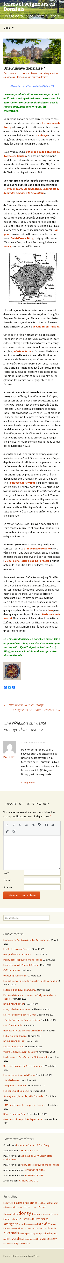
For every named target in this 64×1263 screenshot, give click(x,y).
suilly (36, 1239)
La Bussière (25, 1219)
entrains (49, 1214)
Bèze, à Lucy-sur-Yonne (15, 1114)
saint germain (27, 1239)
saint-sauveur (33, 76)
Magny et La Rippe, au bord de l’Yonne (22, 959)
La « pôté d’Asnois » (13, 1025)
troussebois (8, 1243)
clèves (6, 1207)
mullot (53, 1228)
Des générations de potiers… (18, 954)
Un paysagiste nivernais (15, 975)
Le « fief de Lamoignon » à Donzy (19, 1014)
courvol (34, 1207)
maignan (40, 1228)
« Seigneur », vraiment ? (15, 1085)
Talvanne (43, 1238)
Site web (8, 887)
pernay (30, 1233)
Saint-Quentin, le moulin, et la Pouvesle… (24, 1096)
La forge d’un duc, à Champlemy (19, 989)
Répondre (29, 782)
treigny (44, 76)
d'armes (42, 1207)
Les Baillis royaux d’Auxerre (17, 949)
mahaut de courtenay (25, 1228)
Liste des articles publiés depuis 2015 (22, 1119)
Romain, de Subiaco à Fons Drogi (32, 1145)
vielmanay (26, 1243)
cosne (27, 1207)
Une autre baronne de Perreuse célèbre (23, 1066)
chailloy (41, 1203)
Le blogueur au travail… (15, 1035)
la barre (14, 1219)
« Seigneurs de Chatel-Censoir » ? (37, 710)
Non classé (31, 73)
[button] (7, 825)
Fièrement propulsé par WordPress (21, 1256)
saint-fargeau (18, 76)
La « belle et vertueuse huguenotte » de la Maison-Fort (31, 980)
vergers (18, 1243)
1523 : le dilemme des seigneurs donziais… (25, 1105)
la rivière (44, 1224)
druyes (35, 1214)
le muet (6, 1228)
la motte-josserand (28, 1224)
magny (13, 1228)
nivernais (11, 1232)
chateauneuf (51, 1202)
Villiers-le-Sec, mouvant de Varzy (20, 1051)
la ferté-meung (40, 1219)
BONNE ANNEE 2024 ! (13, 1041)
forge (56, 1214)
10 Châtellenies (11, 1080)
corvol (20, 1207)
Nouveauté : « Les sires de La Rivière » (22, 1030)
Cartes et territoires (13, 1046)
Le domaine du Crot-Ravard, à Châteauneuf (25, 1057)
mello (47, 1228)
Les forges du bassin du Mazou (19, 1074)
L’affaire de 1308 (11, 970)
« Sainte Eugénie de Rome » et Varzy (21, 1019)
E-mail (7, 880)
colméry (13, 1207)
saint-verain (12, 1238)
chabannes (30, 1203)
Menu (6, 27)
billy (12, 1203)
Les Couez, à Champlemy (16, 1090)
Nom (6, 873)
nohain (22, 1233)
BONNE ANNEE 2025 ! (13, 1004)
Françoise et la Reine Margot (24, 704)
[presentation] (7, 825)
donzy (24, 1213)
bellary (6, 1203)
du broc (41, 1214)
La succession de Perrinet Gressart (21, 965)
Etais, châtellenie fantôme (16, 1009)
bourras (18, 1202)
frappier (6, 1219)
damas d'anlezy (10, 1214)
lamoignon (10, 1224)
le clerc (53, 1224)
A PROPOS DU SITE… (29, 1150)
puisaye (47, 73)
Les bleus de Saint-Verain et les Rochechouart (26, 940)
